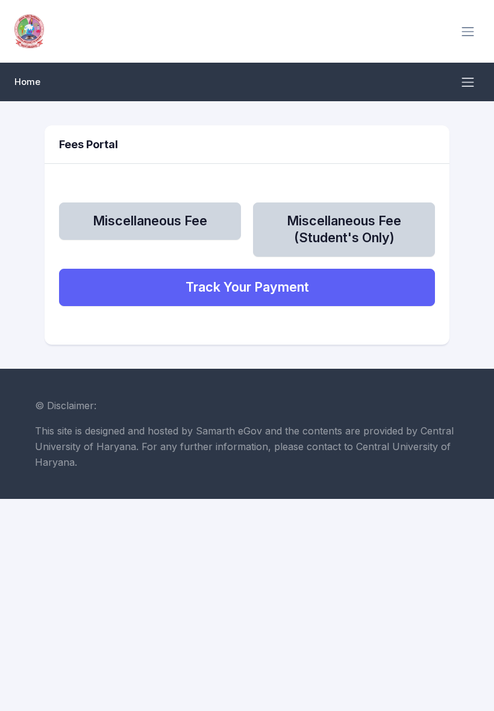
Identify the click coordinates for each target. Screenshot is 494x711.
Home (27, 82)
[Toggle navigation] (468, 31)
